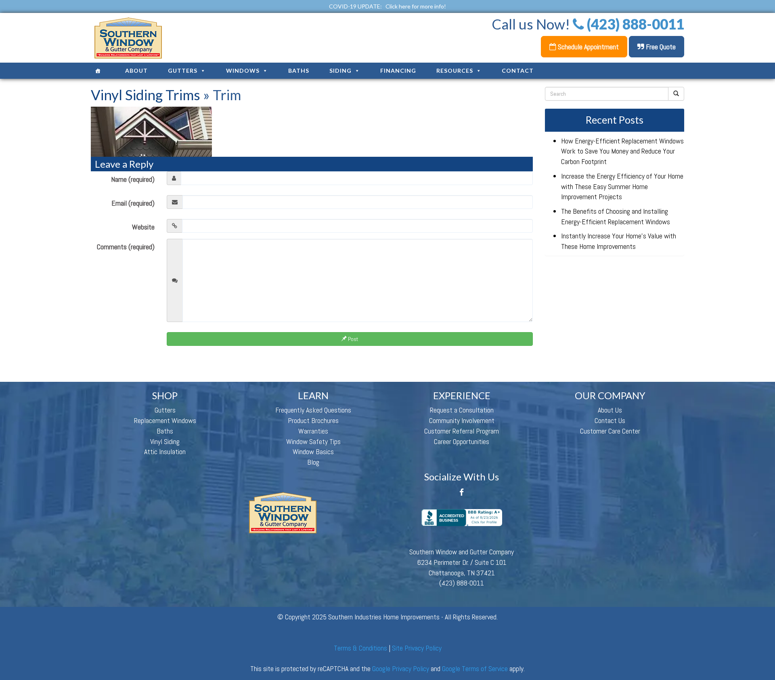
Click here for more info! (415, 6)
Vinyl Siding (165, 441)
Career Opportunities (461, 441)
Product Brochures (313, 420)
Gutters (182, 70)
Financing (398, 70)
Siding (340, 70)
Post (352, 339)
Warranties (313, 431)
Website (143, 227)
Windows (243, 70)
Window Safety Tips (313, 441)
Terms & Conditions (360, 648)
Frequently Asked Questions (313, 410)
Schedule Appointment (587, 46)
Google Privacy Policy (400, 668)
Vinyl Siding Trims (145, 94)
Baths (298, 70)
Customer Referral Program (461, 431)
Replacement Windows (165, 420)
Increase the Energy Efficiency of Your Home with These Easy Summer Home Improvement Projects (622, 186)
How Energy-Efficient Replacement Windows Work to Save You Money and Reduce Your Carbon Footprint (622, 151)
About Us (610, 410)
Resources (454, 70)
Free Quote (660, 46)
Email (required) (133, 203)
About (136, 70)
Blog (313, 462)
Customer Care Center (610, 431)
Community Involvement (461, 420)
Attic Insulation (165, 451)
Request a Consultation (462, 410)
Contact (518, 70)
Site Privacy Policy (417, 648)
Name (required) (133, 179)
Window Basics (313, 451)
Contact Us (610, 420)
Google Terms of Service (475, 668)
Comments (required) (126, 246)
